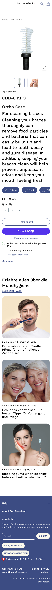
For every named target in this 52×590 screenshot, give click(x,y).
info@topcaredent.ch (16, 553)
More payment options (26, 238)
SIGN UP (43, 536)
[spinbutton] (12, 210)
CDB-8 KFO (16, 19)
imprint (35, 568)
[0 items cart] (48, 4)
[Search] (42, 4)
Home (5, 19)
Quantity (7, 204)
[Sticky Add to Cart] (46, 583)
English (39, 559)
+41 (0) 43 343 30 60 (13, 545)
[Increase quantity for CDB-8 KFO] (19, 210)
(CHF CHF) (18, 559)
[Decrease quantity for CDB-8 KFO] (5, 210)
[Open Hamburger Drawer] (3, 4)
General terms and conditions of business (14, 570)
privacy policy (45, 570)
